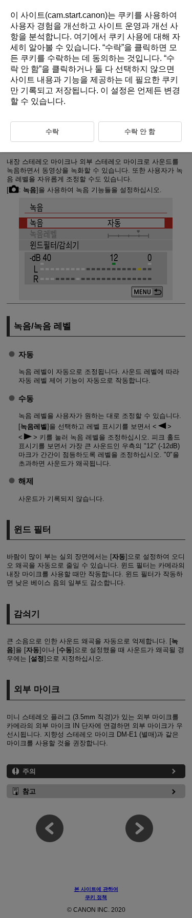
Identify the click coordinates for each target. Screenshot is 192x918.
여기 (82, 36)
